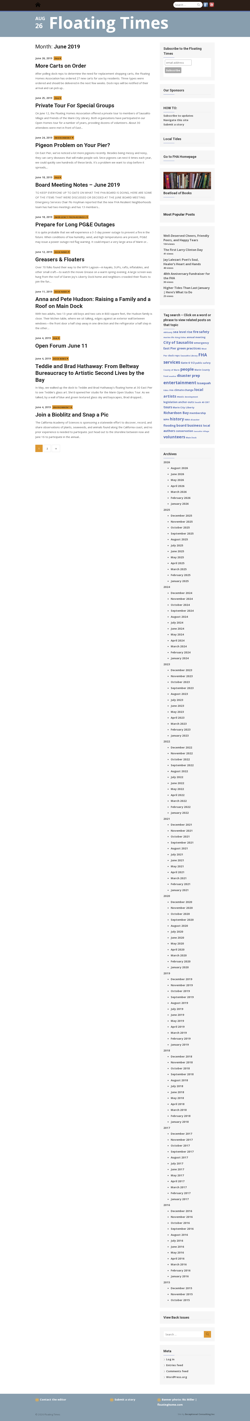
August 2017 (179, 1157)
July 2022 (177, 777)
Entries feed (174, 1365)
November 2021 (182, 830)
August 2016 (179, 1234)
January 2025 (180, 581)
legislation (170, 402)
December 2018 (181, 1056)
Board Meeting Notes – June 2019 (77, 185)
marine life (168, 337)
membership (197, 413)
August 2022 (179, 771)
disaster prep (188, 375)
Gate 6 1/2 (188, 362)
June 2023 (177, 705)
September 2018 (182, 1074)
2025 (166, 509)
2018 (166, 1050)
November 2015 (182, 1294)
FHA (57, 58)
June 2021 (177, 860)
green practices (189, 348)
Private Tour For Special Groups (74, 105)
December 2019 (181, 979)
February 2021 (181, 884)
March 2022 (179, 801)
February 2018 (181, 1116)
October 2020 (180, 914)
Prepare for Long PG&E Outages (75, 224)
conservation (184, 431)
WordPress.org (176, 1377)
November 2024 (182, 599)
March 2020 (179, 955)
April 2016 (177, 1258)
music (180, 396)
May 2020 (177, 943)
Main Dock (191, 437)
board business (189, 425)
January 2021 (180, 890)
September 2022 (182, 765)
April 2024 (177, 640)
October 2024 (180, 605)
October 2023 (180, 682)
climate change (183, 390)
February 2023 (181, 729)
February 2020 (181, 961)
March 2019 (179, 1032)
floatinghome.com (170, 1404)
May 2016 (177, 1252)
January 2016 (180, 1276)
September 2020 (182, 919)
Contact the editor (53, 1399)
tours (167, 407)
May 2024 (177, 634)
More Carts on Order (60, 66)
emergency (201, 343)
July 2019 (177, 1009)
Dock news (61, 252)
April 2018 (177, 1104)
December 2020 (181, 902)
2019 (166, 973)
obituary (167, 332)
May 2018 (177, 1098)
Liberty (190, 407)
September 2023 (182, 688)
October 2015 (180, 1300)
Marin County (202, 369)
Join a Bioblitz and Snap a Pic (72, 414)
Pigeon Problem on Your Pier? (72, 145)
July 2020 (177, 931)
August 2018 (179, 1080)
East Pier (169, 348)
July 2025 (177, 545)
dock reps (174, 355)
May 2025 (177, 557)
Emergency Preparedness (70, 217)
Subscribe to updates (178, 115)
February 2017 (181, 1193)
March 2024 (179, 646)
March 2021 (179, 878)
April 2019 (177, 1026)
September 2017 (182, 1151)
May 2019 (177, 1021)
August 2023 (179, 694)
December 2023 (181, 670)
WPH (166, 419)
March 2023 (179, 723)
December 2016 (181, 1211)
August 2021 (179, 848)
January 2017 (180, 1199)
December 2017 (181, 1133)
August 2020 (179, 925)
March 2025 (179, 569)
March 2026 (179, 492)
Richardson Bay (176, 413)
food (165, 376)
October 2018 (180, 1068)
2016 (166, 1205)
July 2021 (177, 854)
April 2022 (177, 795)
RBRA (187, 419)
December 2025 (181, 515)
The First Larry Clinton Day (183, 250)
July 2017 (177, 1163)
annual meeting (196, 337)
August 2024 (179, 616)
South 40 (199, 402)
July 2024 (177, 622)
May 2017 (177, 1175)
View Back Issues (176, 1317)
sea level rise (182, 332)
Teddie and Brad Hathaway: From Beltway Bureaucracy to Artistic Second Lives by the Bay (89, 373)
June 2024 (177, 628)
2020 (166, 896)
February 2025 (181, 575)
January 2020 (180, 967)
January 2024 (180, 658)
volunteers (174, 436)
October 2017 (180, 1145)
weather (172, 376)
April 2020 (177, 949)
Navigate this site (175, 120)
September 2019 (182, 997)
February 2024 (181, 652)
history (177, 418)
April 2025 (177, 563)
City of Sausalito (178, 342)
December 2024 (181, 593)
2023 (166, 664)
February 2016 (181, 1270)
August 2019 (179, 1003)
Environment (63, 137)
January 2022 (180, 812)
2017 (166, 1128)
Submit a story (173, 124)
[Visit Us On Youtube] (212, 6)
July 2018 (177, 1086)
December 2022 (181, 747)
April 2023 (177, 717)
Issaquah (204, 383)
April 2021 (177, 872)
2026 (166, 462)
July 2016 (177, 1240)
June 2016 (177, 1246)
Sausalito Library (189, 355)
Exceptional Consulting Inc (200, 1414)
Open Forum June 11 (61, 345)
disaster (195, 419)
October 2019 (180, 991)
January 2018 (180, 1121)
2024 (166, 587)
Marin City (179, 407)
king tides (180, 337)
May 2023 (177, 712)
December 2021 (181, 824)
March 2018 (179, 1110)
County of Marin (171, 370)
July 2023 (177, 700)
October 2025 (180, 527)
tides (166, 390)
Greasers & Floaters (59, 259)
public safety (203, 362)
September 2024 (182, 610)
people (187, 369)
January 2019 (180, 1044)
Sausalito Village (201, 431)
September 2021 (182, 842)
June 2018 (177, 1092)
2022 (166, 741)
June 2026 (177, 474)
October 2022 (180, 759)
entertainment (179, 382)
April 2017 (177, 1181)
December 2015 (181, 1288)
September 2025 (182, 533)
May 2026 (177, 480)
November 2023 (182, 676)
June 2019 (177, 1015)
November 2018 (182, 1062)
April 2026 (177, 486)
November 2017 (182, 1139)
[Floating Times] (39, 5)
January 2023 (180, 735)
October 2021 (180, 836)
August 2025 (179, 539)
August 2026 (179, 468)
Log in (170, 1359)
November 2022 (182, 753)
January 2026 (180, 503)
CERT (207, 402)
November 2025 (182, 521)
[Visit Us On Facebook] (206, 6)
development (191, 397)
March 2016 (179, 1264)
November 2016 (182, 1217)
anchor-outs (186, 402)
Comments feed (177, 1371)
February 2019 (181, 1038)
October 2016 (180, 1223)
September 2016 (182, 1228)
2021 (166, 818)
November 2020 (182, 908)
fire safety (201, 332)
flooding (169, 426)
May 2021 (177, 866)
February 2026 (181, 498)
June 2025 (177, 551)
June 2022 (177, 783)
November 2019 (182, 985)
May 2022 (177, 789)
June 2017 (177, 1169)
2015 (166, 1282)
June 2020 (177, 937)
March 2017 (179, 1187)
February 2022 (181, 807)
